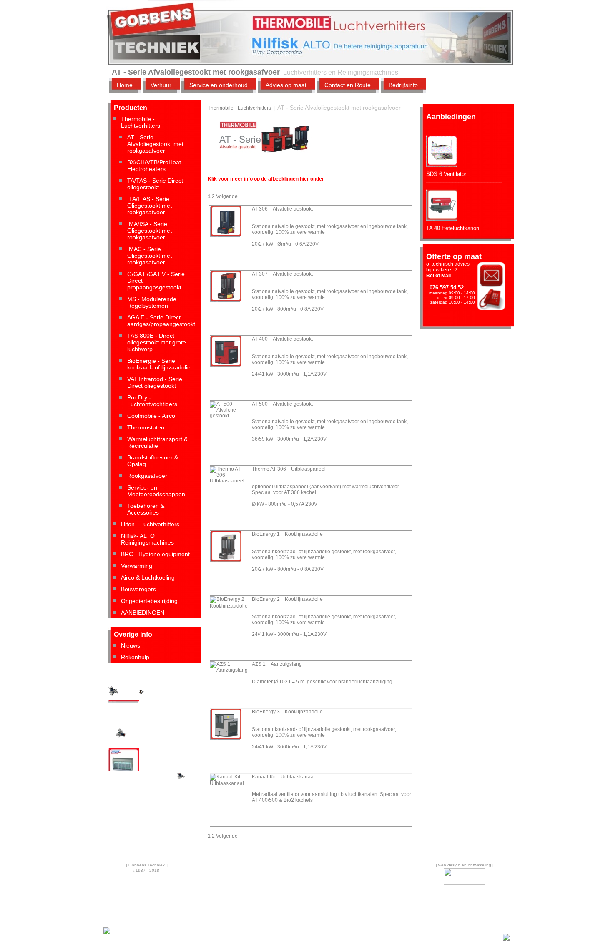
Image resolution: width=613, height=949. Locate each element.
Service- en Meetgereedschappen (156, 490)
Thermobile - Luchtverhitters (140, 122)
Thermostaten (145, 427)
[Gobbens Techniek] (106, 933)
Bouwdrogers (138, 589)
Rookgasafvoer (147, 475)
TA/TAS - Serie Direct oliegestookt (155, 184)
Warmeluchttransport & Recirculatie (157, 442)
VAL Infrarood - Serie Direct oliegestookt (154, 382)
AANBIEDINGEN (142, 612)
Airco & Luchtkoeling (148, 577)
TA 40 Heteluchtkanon (452, 219)
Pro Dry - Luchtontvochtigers (152, 400)
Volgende (227, 196)
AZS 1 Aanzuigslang (277, 664)
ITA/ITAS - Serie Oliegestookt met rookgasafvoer (149, 206)
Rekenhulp (135, 657)
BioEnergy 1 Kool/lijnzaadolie (287, 534)
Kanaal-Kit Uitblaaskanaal (283, 777)
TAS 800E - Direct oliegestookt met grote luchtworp (156, 342)
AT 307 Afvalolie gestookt (282, 274)
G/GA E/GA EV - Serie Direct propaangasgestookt (156, 281)
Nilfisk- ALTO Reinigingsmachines (147, 539)
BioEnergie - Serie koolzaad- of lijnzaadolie (159, 364)
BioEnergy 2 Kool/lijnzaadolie (287, 599)
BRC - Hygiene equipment (155, 554)
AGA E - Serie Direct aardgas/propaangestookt (161, 320)
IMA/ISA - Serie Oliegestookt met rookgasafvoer (149, 231)
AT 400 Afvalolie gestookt (282, 339)
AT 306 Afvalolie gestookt (282, 209)
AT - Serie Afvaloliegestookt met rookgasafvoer (155, 144)
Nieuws (130, 645)
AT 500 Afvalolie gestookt (282, 404)
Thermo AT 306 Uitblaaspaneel (289, 469)
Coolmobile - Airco (151, 415)
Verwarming (136, 565)
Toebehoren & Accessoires (145, 509)
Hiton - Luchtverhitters (150, 524)
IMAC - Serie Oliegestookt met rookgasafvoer (149, 256)
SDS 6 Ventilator (446, 165)
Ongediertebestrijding (149, 601)
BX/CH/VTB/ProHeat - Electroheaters (156, 165)
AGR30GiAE (123, 707)
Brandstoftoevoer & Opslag (152, 460)
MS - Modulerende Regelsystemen (151, 302)
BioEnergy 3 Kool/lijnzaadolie (287, 712)
